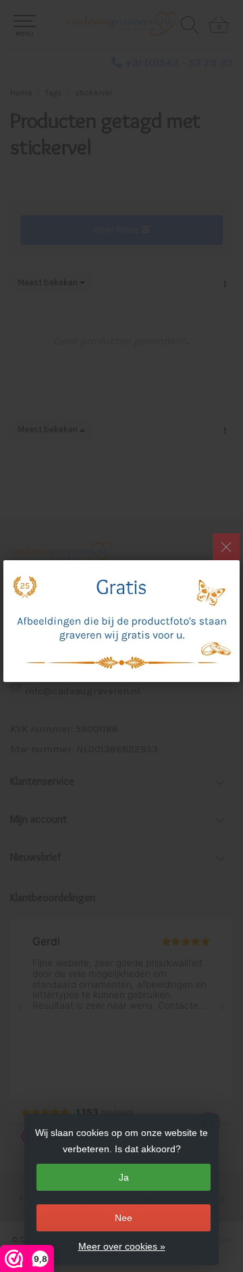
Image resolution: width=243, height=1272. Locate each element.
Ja (124, 1177)
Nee (123, 1217)
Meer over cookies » (121, 1246)
